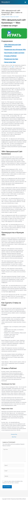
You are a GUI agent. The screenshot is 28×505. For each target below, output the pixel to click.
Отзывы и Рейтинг (10, 56)
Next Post (14, 436)
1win (13, 66)
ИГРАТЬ (14, 35)
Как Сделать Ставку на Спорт (14, 52)
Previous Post (14, 434)
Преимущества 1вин (11, 59)
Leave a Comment (5, 16)
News (11, 16)
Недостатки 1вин (10, 62)
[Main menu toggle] (25, 2)
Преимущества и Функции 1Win (15, 49)
